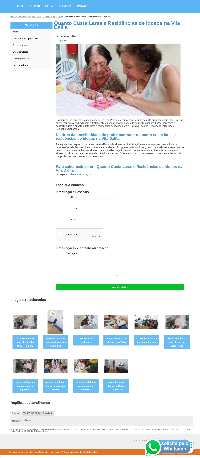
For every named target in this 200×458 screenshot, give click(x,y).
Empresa (34, 6)
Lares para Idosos (20, 65)
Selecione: (16, 413)
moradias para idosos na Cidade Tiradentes (116, 386)
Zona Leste (48, 413)
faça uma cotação (81, 174)
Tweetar (63, 40)
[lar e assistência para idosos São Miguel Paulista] (25, 322)
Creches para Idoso (21, 59)
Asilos (15, 32)
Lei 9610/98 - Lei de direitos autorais (34, 431)
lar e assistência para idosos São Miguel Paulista (25, 342)
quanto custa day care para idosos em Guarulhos (55, 342)
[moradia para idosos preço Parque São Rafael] (55, 365)
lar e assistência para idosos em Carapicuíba (176, 342)
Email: (75, 208)
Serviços (65, 6)
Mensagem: (72, 253)
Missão (49, 6)
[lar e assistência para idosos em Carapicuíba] (177, 322)
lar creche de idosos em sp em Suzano (146, 340)
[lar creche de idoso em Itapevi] (86, 322)
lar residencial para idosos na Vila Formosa (86, 386)
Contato (81, 6)
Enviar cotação (120, 287)
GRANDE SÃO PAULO (32, 413)
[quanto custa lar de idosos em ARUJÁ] (116, 322)
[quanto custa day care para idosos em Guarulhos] (55, 322)
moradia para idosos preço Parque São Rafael (56, 386)
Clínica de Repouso (21, 45)
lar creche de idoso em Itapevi (86, 340)
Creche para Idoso (20, 52)
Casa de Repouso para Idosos (25, 38)
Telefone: (73, 219)
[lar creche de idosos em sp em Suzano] (146, 322)
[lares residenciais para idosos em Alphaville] (25, 365)
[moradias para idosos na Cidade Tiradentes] (116, 365)
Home (20, 6)
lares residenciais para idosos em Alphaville (25, 386)
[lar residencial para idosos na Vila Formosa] (86, 365)
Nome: (75, 197)
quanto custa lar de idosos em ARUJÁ (116, 340)
